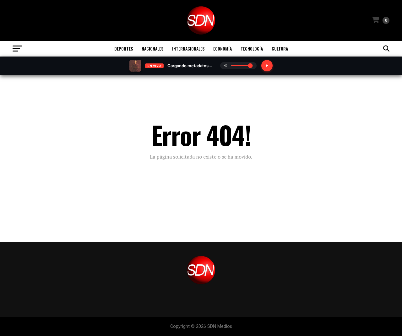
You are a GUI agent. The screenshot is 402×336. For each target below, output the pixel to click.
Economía (222, 48)
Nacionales (152, 48)
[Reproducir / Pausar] (267, 65)
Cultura (280, 48)
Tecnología (252, 48)
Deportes (123, 48)
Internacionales (188, 48)
